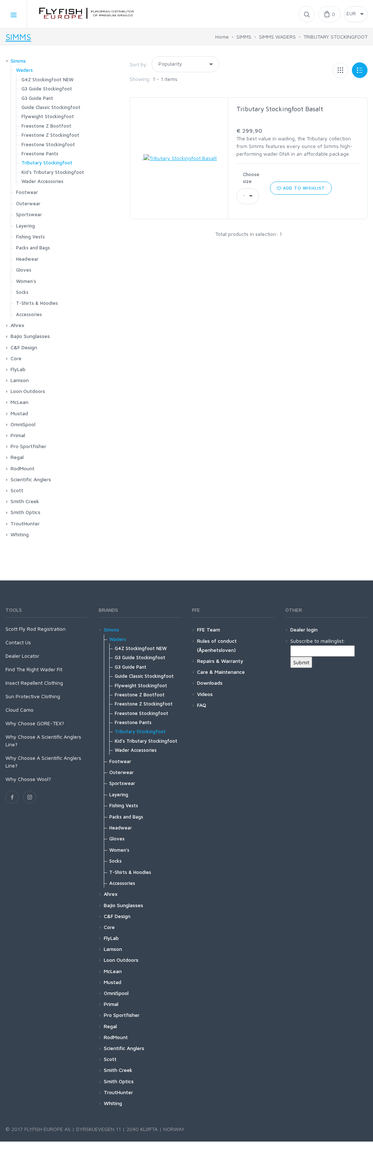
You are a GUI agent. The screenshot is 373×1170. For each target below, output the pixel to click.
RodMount (23, 468)
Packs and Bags (33, 247)
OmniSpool (23, 424)
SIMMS (18, 37)
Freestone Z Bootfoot (46, 126)
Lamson (20, 380)
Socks (22, 292)
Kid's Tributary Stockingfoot (52, 172)
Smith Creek (25, 501)
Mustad (19, 413)
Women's (26, 281)
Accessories (29, 314)
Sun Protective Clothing (32, 696)
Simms (18, 61)
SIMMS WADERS (277, 37)
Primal (18, 435)
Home (222, 37)
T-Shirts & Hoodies (37, 303)
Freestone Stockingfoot (48, 144)
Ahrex (17, 325)
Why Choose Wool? (28, 779)
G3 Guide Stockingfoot (46, 89)
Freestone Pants (39, 153)
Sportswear (29, 214)
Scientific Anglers (31, 479)
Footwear (27, 192)
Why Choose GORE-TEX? (34, 723)
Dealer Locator (22, 656)
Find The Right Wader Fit (33, 669)
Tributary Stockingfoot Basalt (279, 109)
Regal (17, 457)
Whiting (20, 534)
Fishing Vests (30, 237)
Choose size (251, 177)
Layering (25, 226)
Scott (17, 490)
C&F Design (24, 347)
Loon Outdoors (28, 391)
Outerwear (28, 203)
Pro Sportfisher (28, 446)
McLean (19, 402)
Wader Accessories (42, 181)
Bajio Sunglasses (30, 336)
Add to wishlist (303, 188)
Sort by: (139, 64)
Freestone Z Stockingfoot (50, 135)
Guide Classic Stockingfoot (51, 107)
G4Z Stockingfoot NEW (47, 79)
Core (16, 358)
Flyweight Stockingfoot (47, 116)
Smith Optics (25, 512)
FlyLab (18, 369)
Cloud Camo (19, 710)
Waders (24, 70)
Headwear (27, 259)
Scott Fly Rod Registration (35, 629)
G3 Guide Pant (37, 98)
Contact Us (18, 642)
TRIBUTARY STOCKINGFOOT (335, 37)
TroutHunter (25, 523)
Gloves (23, 270)
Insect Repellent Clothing (34, 683)
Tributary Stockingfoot (46, 163)
